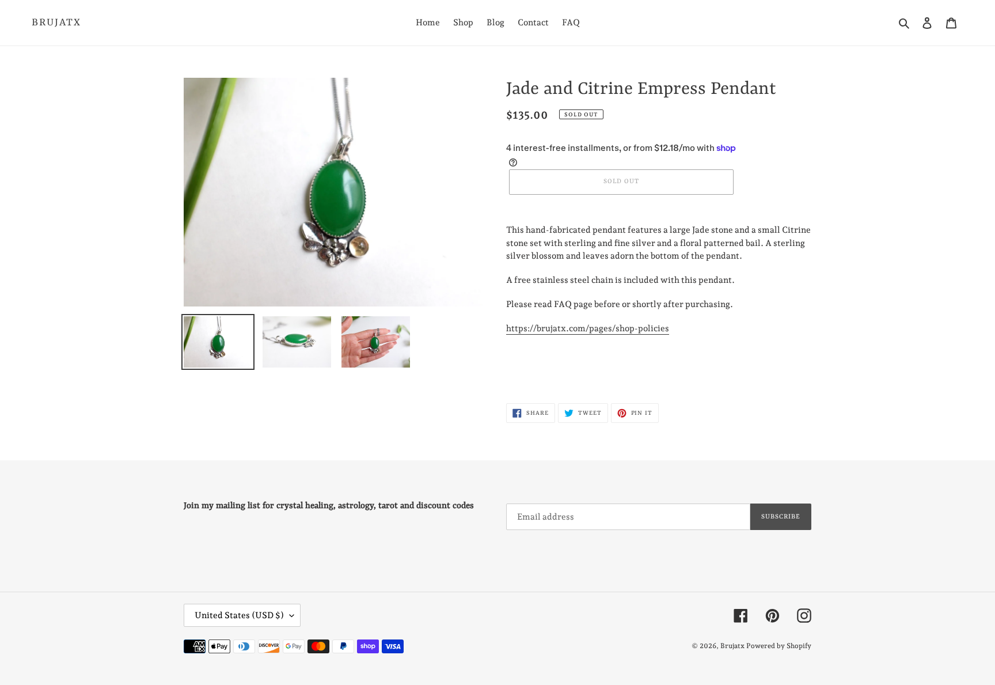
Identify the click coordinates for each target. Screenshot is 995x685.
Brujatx (56, 22)
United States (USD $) (239, 615)
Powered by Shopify (778, 646)
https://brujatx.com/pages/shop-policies (587, 328)
